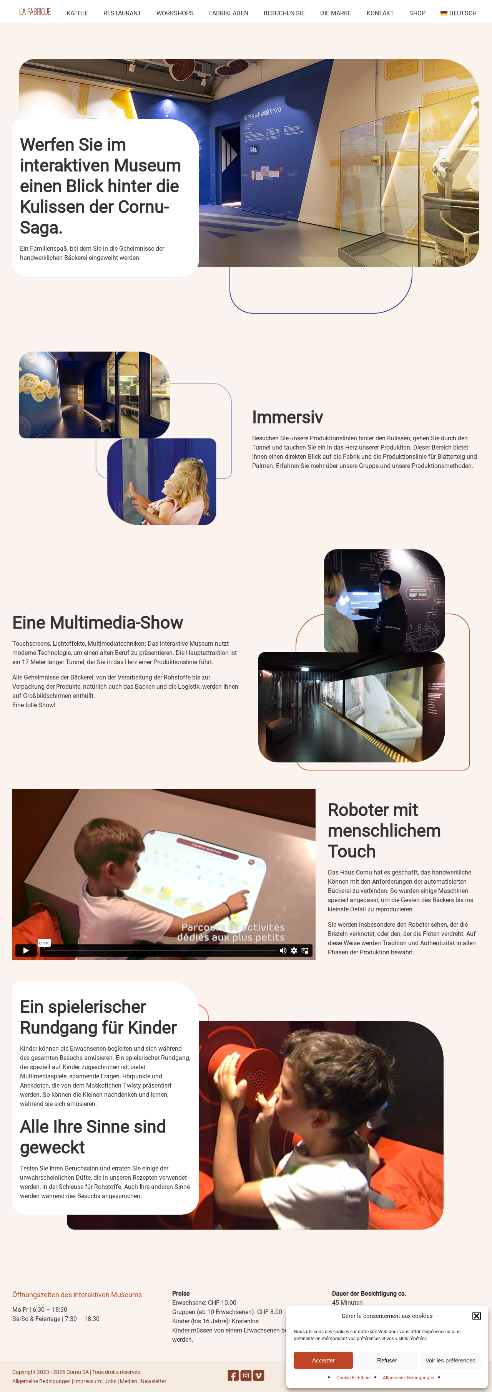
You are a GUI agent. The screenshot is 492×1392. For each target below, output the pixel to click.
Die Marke (335, 13)
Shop (417, 13)
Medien (128, 1381)
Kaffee (77, 13)
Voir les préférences (450, 1360)
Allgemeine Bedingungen (408, 1377)
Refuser (387, 1360)
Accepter (323, 1360)
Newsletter (153, 1381)
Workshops (175, 13)
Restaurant (122, 13)
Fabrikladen (228, 13)
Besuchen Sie (284, 13)
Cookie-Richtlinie (353, 1377)
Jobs (110, 1381)
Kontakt (380, 13)
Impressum (87, 1381)
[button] (476, 1316)
